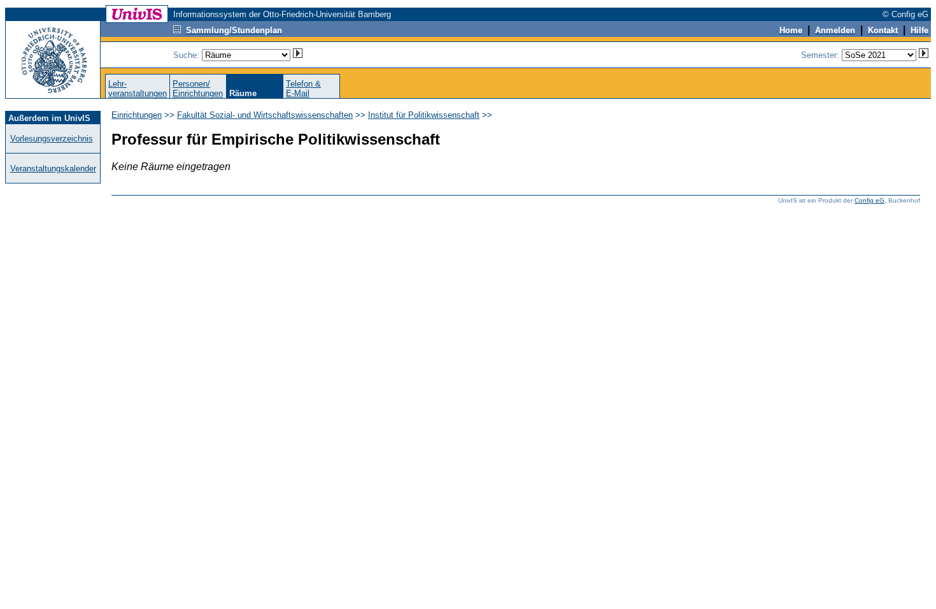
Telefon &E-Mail (303, 88)
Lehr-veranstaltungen (137, 88)
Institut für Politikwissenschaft (423, 115)
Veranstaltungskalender (53, 168)
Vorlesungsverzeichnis (51, 138)
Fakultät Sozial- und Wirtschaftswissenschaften (265, 115)
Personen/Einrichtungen (198, 88)
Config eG (869, 200)
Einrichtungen (136, 115)
